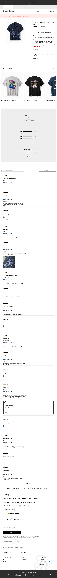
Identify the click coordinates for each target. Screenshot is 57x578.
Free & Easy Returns (39, 39)
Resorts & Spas (24, 559)
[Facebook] (7, 513)
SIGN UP (12, 532)
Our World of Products (7, 557)
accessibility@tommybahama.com (35, 575)
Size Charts (6, 502)
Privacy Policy (13, 541)
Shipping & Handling (27, 498)
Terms (18, 541)
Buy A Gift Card (15, 502)
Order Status (16, 498)
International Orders (9, 509)
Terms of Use (28, 544)
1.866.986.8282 (18, 575)
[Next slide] (55, 68)
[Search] (40, 11)
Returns (36, 498)
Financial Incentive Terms (20, 547)
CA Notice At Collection (43, 559)
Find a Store (23, 557)
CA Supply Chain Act (43, 557)
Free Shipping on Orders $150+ (41, 36)
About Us (5, 555)
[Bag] (51, 11)
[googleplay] (11, 513)
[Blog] (7, 566)
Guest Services (7, 498)
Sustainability (5, 563)
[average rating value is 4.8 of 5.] (36, 26)
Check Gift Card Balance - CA (11, 505)
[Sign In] (48, 11)
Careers (4, 559)
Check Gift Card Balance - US (28, 502)
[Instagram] (4, 513)
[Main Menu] (53, 11)
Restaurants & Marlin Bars (26, 555)
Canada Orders (24, 505)
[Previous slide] (53, 68)
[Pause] (3, 2)
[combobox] (5, 527)
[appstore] (16, 513)
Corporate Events (6, 561)
